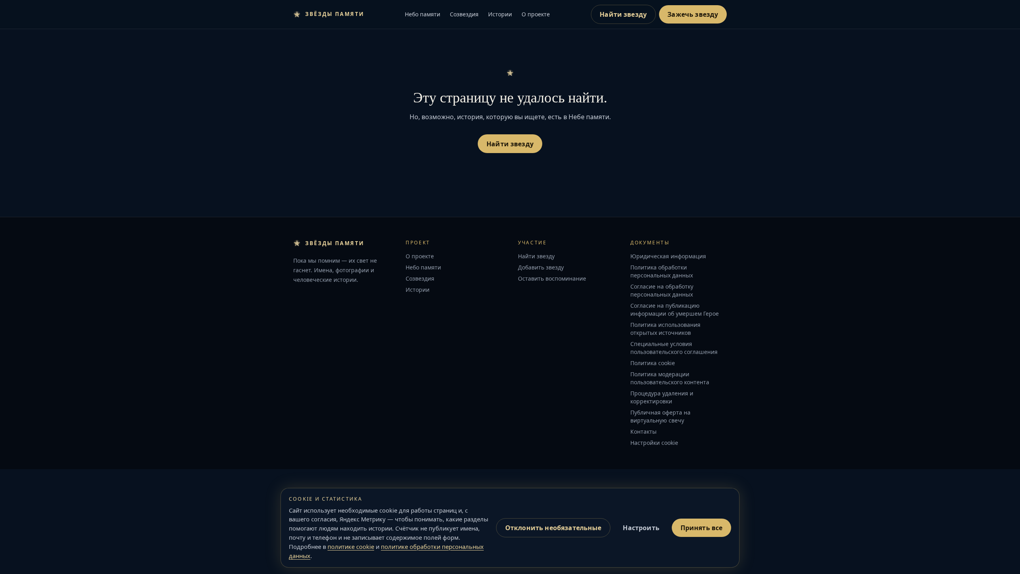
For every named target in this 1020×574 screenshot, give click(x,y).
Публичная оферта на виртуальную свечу (660, 416)
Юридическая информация (668, 256)
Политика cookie (652, 363)
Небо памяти (422, 14)
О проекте (536, 14)
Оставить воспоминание (552, 278)
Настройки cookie (654, 442)
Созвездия (464, 14)
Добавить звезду (541, 267)
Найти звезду (623, 14)
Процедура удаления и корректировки (661, 397)
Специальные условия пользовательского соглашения (674, 348)
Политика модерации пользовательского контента (669, 378)
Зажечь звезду (692, 14)
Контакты (643, 431)
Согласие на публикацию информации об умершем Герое (674, 309)
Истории (500, 14)
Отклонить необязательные (553, 527)
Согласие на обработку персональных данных (661, 290)
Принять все (702, 527)
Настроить (641, 527)
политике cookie (351, 546)
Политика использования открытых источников (665, 328)
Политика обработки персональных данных (661, 271)
